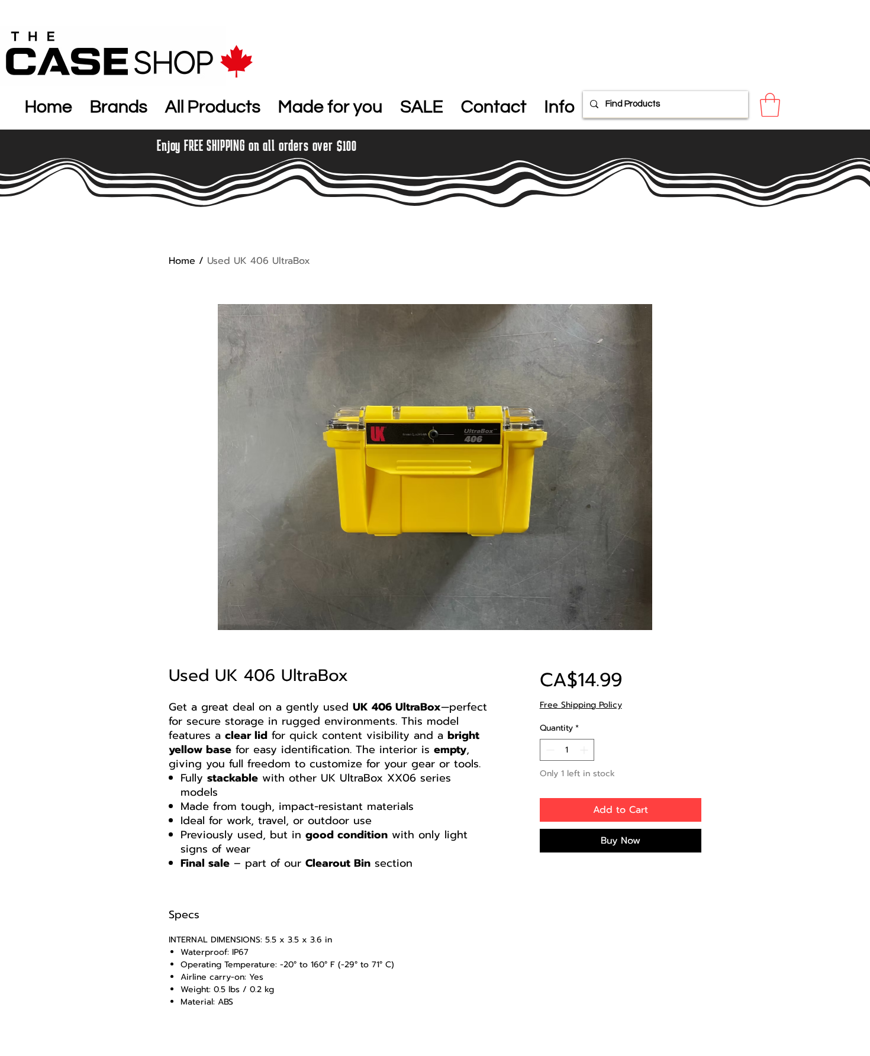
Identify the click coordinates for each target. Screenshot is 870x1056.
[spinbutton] (567, 749)
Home (182, 261)
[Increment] (585, 749)
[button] (118, 104)
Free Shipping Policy (581, 705)
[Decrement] (549, 749)
